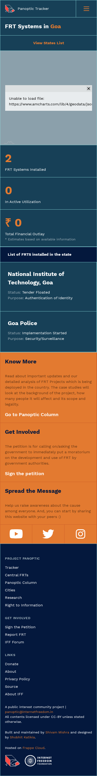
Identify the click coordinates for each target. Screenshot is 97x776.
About (10, 671)
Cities (10, 590)
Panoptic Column (21, 582)
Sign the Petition (20, 627)
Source (11, 686)
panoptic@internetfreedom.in (29, 712)
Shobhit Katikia (22, 737)
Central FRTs (16, 575)
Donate (11, 664)
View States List (48, 43)
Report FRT (15, 634)
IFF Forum (14, 642)
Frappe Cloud (33, 748)
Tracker (12, 567)
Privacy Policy (17, 679)
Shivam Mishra (57, 732)
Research (13, 597)
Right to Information (24, 605)
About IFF (14, 694)
